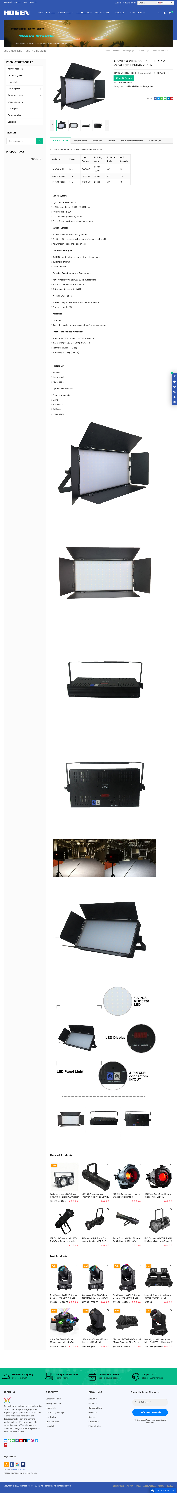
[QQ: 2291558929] (174, 397)
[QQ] (29, 1441)
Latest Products (53, 1399)
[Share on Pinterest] (171, 99)
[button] (124, 78)
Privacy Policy (94, 1426)
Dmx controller (14, 115)
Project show (80, 140)
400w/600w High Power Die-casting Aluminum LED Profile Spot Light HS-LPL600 (95, 1241)
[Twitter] (36, 1441)
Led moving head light (55, 1412)
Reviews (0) (155, 140)
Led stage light (147, 86)
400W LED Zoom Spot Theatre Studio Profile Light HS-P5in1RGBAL (158, 1197)
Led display (13, 109)
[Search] (159, 13)
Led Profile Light (133, 86)
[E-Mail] (5, 1441)
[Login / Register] (164, 13)
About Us (92, 1399)
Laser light (12, 122)
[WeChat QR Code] (174, 392)
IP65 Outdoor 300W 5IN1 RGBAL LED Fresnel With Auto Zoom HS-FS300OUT (159, 1241)
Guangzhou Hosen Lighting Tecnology (36, 1486)
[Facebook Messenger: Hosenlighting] (174, 386)
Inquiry (111, 140)
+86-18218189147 (129, 3)
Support (92, 1417)
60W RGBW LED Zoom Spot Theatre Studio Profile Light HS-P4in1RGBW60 (96, 1197)
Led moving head (15, 75)
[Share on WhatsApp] (161, 99)
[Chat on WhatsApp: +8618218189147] (174, 381)
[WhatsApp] (9, 1441)
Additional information (132, 140)
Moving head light (16, 69)
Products (92, 1403)
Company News (95, 1408)
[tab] (60, 140)
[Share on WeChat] (165, 99)
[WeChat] (13, 1441)
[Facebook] (17, 1441)
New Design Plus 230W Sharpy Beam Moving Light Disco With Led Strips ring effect (95, 1298)
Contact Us (93, 1422)
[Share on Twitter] (158, 99)
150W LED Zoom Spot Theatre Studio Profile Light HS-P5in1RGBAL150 (126, 1197)
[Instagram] (33, 1441)
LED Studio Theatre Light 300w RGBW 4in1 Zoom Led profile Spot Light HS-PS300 (64, 1241)
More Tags (36, 159)
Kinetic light (13, 82)
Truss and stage (15, 95)
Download (97, 140)
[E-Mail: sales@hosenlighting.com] (174, 402)
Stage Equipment (16, 102)
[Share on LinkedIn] (168, 99)
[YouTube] (21, 1441)
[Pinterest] (5, 1446)
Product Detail (60, 140)
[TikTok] (25, 1441)
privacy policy (158, 1420)
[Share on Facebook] (155, 99)
